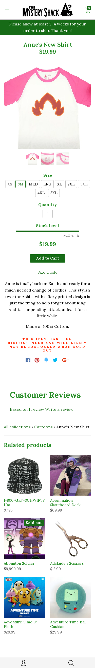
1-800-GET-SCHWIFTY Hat (24, 502)
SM (20, 184)
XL (59, 184)
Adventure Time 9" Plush (20, 624)
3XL (84, 184)
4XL (41, 192)
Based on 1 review (27, 409)
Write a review (59, 409)
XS (10, 184)
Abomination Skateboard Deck (65, 502)
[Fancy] (46, 360)
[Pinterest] (37, 360)
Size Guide (47, 272)
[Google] (65, 360)
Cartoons (43, 426)
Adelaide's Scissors (67, 563)
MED (33, 184)
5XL (54, 192)
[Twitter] (55, 360)
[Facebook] (28, 360)
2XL (71, 184)
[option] (47, 105)
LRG (47, 184)
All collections (17, 426)
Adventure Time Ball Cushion (68, 624)
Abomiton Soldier (19, 563)
